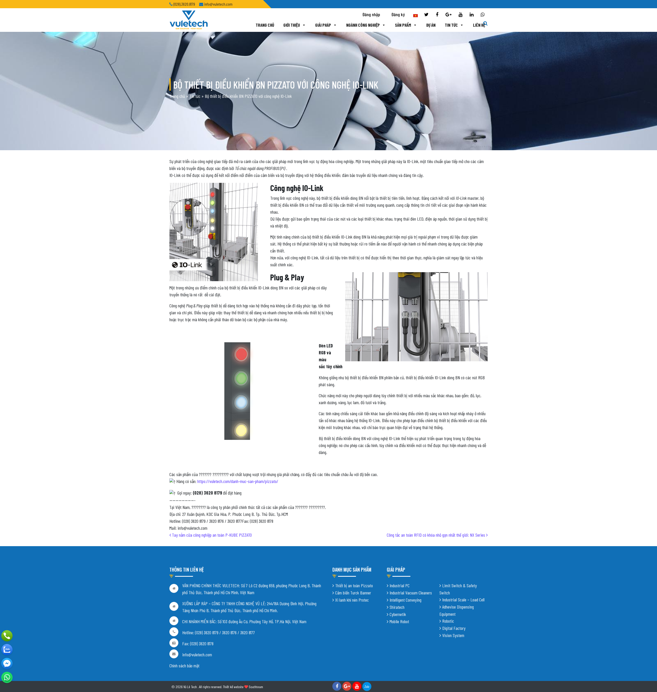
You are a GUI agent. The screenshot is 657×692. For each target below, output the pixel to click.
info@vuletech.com (197, 654)
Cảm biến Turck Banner (353, 592)
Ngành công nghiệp (363, 24)
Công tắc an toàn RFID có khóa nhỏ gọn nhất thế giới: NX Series (436, 535)
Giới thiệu (291, 24)
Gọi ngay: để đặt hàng (208, 493)
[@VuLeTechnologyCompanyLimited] (7, 663)
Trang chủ (265, 24)
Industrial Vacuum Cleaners (411, 592)
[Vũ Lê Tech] (188, 19)
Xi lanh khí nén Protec (352, 600)
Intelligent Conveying (405, 600)
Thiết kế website (233, 687)
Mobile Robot (399, 621)
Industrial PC (400, 585)
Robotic (448, 621)
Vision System (453, 635)
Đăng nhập (371, 14)
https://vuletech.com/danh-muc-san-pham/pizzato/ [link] (237, 481)
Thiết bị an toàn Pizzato (354, 585)
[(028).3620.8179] (7, 635)
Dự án (431, 24)
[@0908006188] (7, 677)
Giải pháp (323, 24)
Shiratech (397, 607)
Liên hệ (479, 24)
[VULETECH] (7, 649)
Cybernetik (398, 614)
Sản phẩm (403, 24)
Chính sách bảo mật (184, 665)
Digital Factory (454, 628)
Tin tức (451, 24)
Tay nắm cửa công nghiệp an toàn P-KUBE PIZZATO (211, 535)
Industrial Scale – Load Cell (463, 599)
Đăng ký (398, 14)
